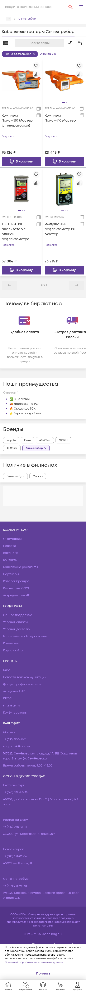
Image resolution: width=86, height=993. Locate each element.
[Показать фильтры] (80, 43)
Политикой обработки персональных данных (34, 962)
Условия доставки (16, 629)
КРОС (7, 698)
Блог (6, 670)
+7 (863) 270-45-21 (15, 827)
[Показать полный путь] (8, 19)
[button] (80, 43)
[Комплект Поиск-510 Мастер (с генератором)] (21, 80)
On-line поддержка (17, 615)
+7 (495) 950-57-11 (14, 739)
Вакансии (10, 553)
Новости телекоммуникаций (24, 677)
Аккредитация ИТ (16, 595)
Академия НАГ (14, 691)
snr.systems (11, 706)
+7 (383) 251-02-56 (15, 856)
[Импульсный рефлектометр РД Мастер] (64, 189)
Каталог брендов (16, 581)
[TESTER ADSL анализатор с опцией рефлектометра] (21, 189)
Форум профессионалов (22, 684)
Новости (9, 546)
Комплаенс (11, 643)
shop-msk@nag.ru (16, 746)
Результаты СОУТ (16, 588)
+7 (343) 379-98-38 (15, 792)
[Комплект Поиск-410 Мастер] (64, 80)
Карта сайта (13, 650)
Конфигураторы (15, 713)
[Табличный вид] (6, 43)
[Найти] (70, 6)
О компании (12, 539)
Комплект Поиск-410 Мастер (60, 118)
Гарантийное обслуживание (25, 636)
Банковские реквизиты (20, 567)
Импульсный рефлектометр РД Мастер (60, 229)
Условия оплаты (15, 622)
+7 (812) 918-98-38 (15, 886)
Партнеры (11, 574)
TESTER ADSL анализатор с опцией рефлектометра (15, 231)
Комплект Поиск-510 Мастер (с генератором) (17, 120)
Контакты (10, 560)
